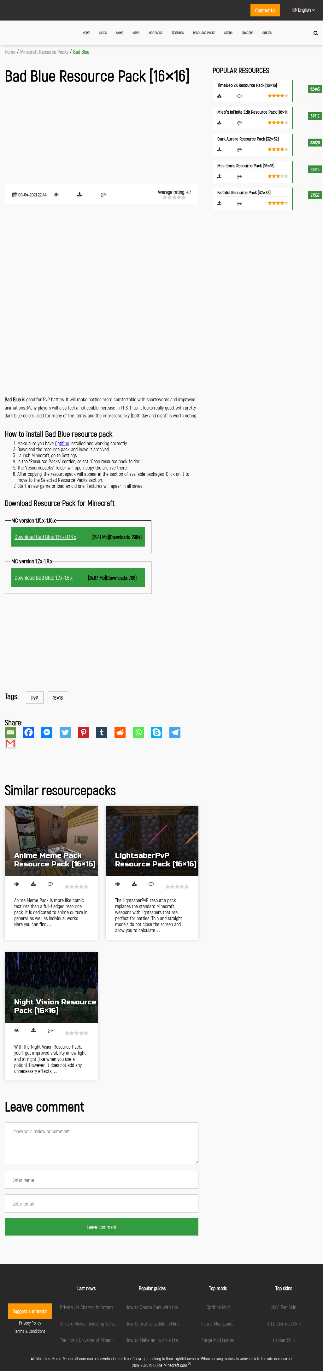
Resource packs (204, 33)
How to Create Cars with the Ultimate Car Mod (168, 1307)
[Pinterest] (87, 732)
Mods (103, 33)
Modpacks (155, 33)
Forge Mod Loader (218, 1340)
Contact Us (265, 10)
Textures (178, 33)
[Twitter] (69, 732)
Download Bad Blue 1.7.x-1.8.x (44, 577)
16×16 (58, 698)
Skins (119, 33)
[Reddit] (124, 732)
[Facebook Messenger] (50, 732)
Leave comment (101, 1227)
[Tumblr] (105, 732)
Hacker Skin (284, 1340)
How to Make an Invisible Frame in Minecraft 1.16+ (171, 1340)
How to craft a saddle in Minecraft (157, 1323)
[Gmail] (14, 743)
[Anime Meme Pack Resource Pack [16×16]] (51, 841)
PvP (34, 698)
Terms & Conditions (29, 1331)
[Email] (14, 732)
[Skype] (160, 732)
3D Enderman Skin (284, 1323)
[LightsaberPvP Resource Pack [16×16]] (152, 841)
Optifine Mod (218, 1307)
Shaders (247, 33)
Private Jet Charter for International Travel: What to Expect (113, 1307)
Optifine (62, 443)
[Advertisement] (101, 135)
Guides (267, 33)
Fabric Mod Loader (218, 1323)
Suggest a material (30, 1311)
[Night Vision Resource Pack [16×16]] (51, 987)
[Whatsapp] (142, 732)
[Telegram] (178, 732)
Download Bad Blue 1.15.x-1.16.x (45, 536)
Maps (135, 33)
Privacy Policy (30, 1323)
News (86, 33)
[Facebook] (32, 732)
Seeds (228, 33)
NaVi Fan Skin (283, 1307)
